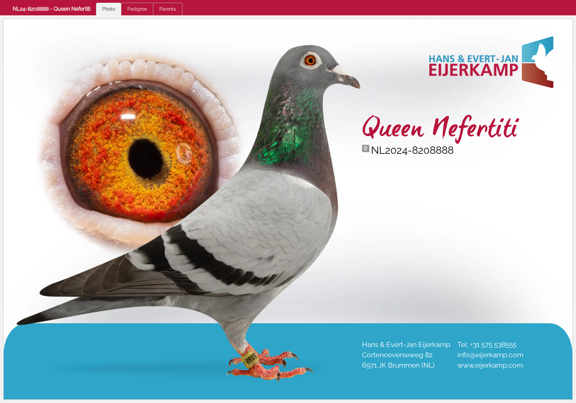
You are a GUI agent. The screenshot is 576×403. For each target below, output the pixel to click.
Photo (108, 9)
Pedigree (137, 9)
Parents (167, 9)
